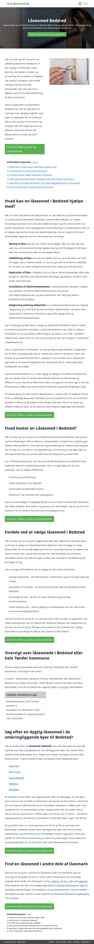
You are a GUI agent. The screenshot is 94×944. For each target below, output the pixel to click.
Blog (69, 942)
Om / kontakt (61, 942)
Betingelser (85, 942)
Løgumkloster (17, 777)
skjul (35, 162)
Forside (51, 942)
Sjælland (82, 881)
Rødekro (13, 783)
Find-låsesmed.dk (18, 3)
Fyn (66, 881)
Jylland (55, 881)
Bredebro (14, 789)
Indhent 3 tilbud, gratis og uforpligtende (47, 34)
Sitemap (76, 942)
